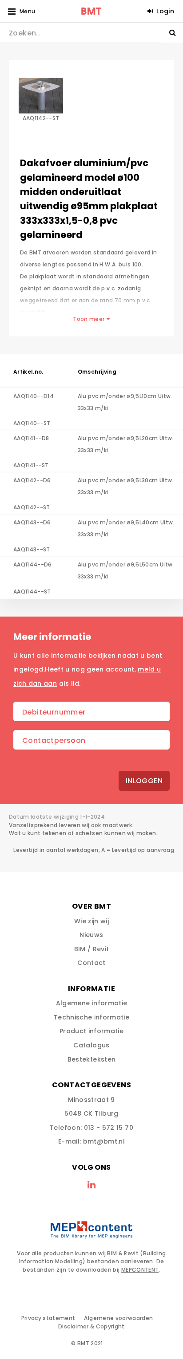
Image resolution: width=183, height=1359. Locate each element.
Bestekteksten (92, 1059)
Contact (91, 962)
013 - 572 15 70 (108, 1127)
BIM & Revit (123, 1253)
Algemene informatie (91, 1003)
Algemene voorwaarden (118, 1318)
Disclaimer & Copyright (91, 1326)
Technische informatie (91, 1017)
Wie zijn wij (91, 921)
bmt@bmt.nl (104, 1141)
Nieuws (91, 934)
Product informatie (91, 1031)
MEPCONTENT (140, 1269)
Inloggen (144, 781)
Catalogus (91, 1045)
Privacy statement (48, 1318)
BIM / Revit (91, 949)
